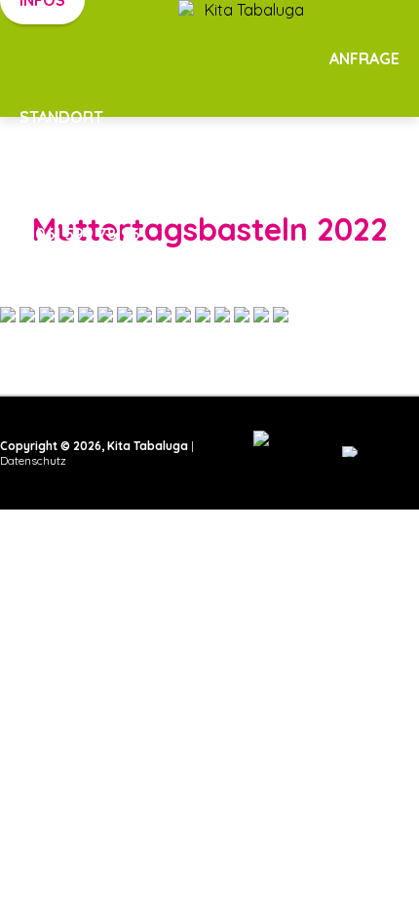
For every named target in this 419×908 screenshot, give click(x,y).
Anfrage (364, 58)
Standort (61, 117)
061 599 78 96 (85, 234)
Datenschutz (33, 460)
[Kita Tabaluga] (210, 68)
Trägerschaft (340, 175)
